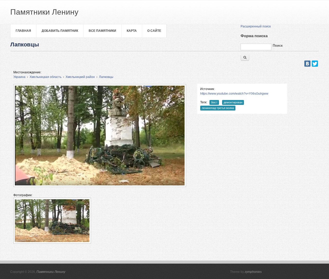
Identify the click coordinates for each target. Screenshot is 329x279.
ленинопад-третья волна (218, 107)
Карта (132, 31)
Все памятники (102, 31)
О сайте (154, 31)
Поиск (278, 45)
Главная (23, 31)
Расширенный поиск (256, 26)
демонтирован (233, 102)
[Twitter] (315, 64)
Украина (19, 77)
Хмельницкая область (45, 77)
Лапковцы (106, 77)
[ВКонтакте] (307, 64)
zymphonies (253, 272)
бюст (214, 102)
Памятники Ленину (50, 272)
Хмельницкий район (80, 77)
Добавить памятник (60, 31)
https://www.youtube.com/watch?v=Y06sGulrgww (234, 93)
